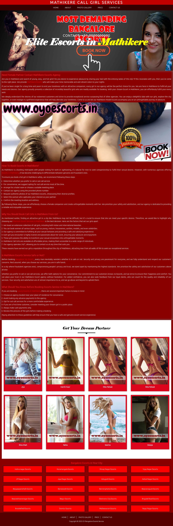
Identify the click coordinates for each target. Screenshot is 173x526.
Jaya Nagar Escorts (65, 479)
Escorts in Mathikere (10, 173)
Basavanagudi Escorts (150, 489)
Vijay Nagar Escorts (150, 469)
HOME (56, 7)
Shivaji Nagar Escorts (108, 469)
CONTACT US (114, 7)
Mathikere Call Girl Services (86, 2)
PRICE (100, 7)
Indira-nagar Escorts (23, 469)
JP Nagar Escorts (22, 479)
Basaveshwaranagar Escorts (23, 499)
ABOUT (68, 7)
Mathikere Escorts (34, 82)
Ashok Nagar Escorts (150, 479)
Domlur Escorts (65, 509)
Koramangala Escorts (65, 469)
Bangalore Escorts (80, 463)
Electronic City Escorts (108, 499)
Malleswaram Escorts (107, 509)
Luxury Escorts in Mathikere (28, 291)
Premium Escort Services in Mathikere (29, 221)
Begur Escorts (65, 499)
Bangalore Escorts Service (94, 521)
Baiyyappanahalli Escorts (22, 489)
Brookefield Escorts (22, 509)
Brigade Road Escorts (150, 499)
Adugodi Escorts (107, 479)
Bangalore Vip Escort (25, 259)
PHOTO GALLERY (84, 7)
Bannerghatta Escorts (107, 489)
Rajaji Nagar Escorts (150, 509)
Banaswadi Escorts (65, 489)
